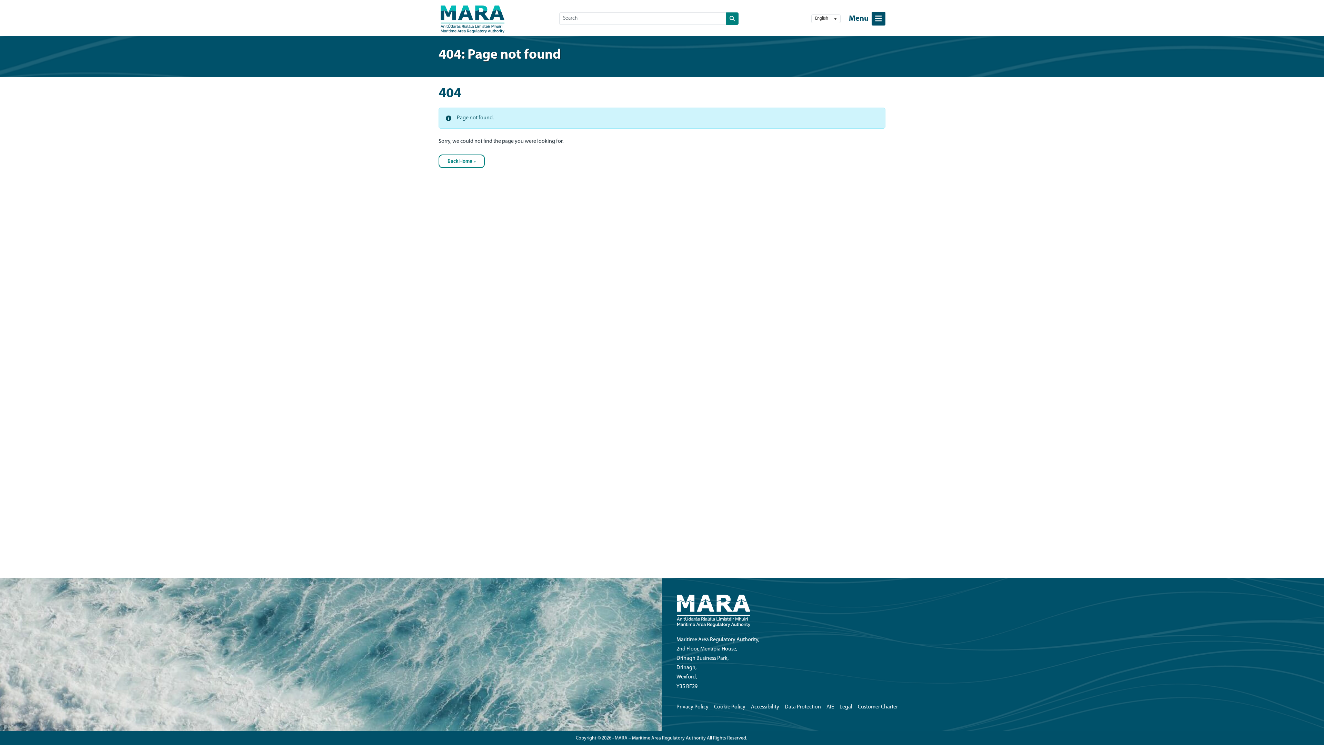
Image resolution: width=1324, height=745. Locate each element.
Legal (846, 707)
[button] (826, 18)
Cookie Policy (729, 707)
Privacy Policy (692, 707)
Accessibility (765, 707)
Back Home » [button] (462, 161)
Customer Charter (878, 707)
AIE (830, 707)
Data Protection (803, 707)
